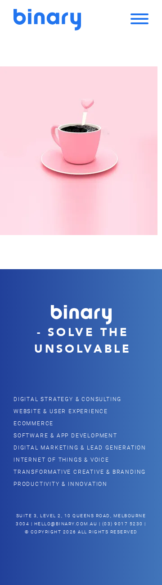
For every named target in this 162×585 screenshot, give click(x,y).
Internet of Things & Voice (61, 459)
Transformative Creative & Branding (80, 471)
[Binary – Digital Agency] (47, 20)
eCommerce (34, 423)
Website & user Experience (61, 411)
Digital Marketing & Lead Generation (80, 447)
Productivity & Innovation (61, 483)
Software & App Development (65, 435)
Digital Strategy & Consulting (68, 398)
